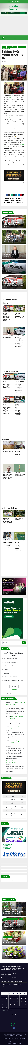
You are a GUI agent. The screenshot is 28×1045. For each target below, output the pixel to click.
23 (6, 1004)
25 (14, 1004)
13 (21, 998)
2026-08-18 (8, 957)
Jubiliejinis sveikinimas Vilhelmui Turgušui (11, 954)
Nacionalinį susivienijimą (10, 658)
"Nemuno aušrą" (8, 669)
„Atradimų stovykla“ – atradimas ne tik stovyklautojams (12, 238)
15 (2, 1001)
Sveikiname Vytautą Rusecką (19, 200)
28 (25, 1004)
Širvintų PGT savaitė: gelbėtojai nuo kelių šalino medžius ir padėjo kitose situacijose (13, 284)
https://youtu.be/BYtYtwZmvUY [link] (12, 169)
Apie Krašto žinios (12, 1038)
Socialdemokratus (9, 684)
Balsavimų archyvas (7, 693)
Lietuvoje (5, 303)
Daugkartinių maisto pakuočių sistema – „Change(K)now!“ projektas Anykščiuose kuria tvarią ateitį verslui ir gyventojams (13, 912)
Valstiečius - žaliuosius (10, 666)
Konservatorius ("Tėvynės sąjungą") (13, 680)
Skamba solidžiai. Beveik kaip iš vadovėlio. (13, 254)
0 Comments (17, 913)
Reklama (5, 906)
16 (6, 1001)
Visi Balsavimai (20, 1041)
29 (3, 1007)
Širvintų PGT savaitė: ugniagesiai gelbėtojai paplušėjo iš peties (12, 223)
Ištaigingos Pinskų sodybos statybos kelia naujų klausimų (15, 743)
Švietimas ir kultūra (6, 48)
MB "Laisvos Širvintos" (18, 1035)
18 (14, 1001)
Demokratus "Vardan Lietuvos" (12, 662)
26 (17, 1004)
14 (25, 998)
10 (10, 998)
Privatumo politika (21, 1038)
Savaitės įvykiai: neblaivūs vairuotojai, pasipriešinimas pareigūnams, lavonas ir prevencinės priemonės (14, 269)
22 (3, 1004)
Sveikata (5, 440)
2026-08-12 (8, 271)
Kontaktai (5, 1038)
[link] (10, 97)
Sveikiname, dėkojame (8, 951)
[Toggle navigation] (15, 38)
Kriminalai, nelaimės (10, 371)
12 (17, 998)
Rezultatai (14, 689)
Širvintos (6, 920)
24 (10, 1004)
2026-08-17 (8, 241)
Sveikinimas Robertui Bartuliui (11, 940)
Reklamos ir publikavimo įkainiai (14, 1043)
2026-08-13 (8, 256)
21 (25, 1001)
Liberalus (6, 673)
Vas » (16, 1014)
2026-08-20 (8, 913)
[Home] (3, 38)
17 (10, 1001)
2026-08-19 (8, 226)
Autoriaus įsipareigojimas (10, 1041)
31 (10, 1007)
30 (6, 1007)
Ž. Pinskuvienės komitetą (10, 676)
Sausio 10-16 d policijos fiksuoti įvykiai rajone (9, 200)
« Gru (12, 1014)
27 (21, 1004)
